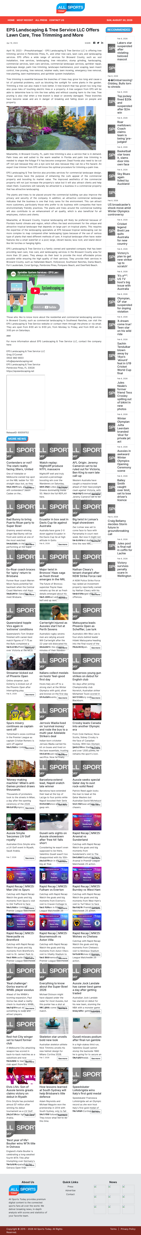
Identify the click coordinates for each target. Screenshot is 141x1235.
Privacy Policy (128, 1229)
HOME (11, 20)
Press (70, 1186)
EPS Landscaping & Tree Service (23, 364)
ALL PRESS (41, 20)
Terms (113, 1229)
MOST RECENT (25, 20)
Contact (70, 1194)
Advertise (70, 1190)
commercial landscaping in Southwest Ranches (62, 320)
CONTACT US (56, 20)
